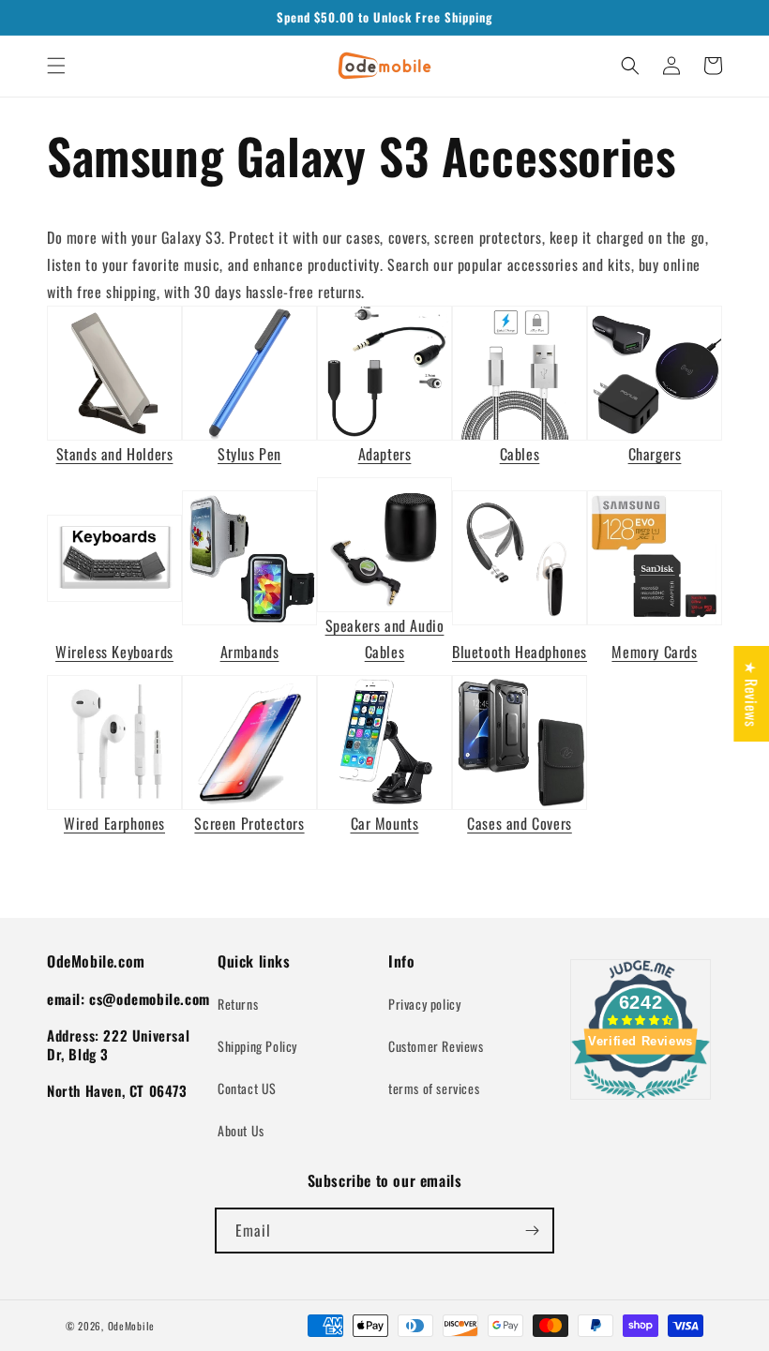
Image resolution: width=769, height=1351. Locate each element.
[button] (56, 65)
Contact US (247, 1088)
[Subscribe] (531, 1230)
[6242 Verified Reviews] (640, 1100)
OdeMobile (131, 1325)
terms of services (433, 1088)
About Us (241, 1130)
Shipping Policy (257, 1046)
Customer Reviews (436, 1046)
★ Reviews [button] (751, 693)
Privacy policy (424, 1003)
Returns (238, 1003)
